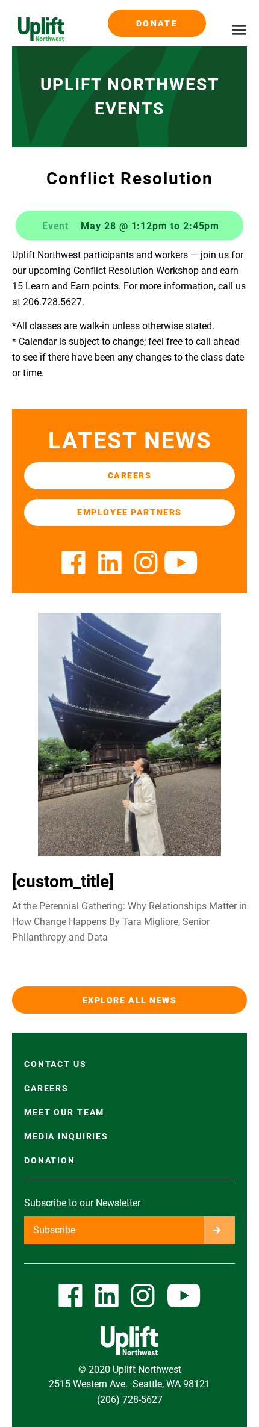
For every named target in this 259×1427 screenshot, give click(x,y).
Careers (46, 1088)
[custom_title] (63, 881)
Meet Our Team (64, 1112)
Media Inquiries (66, 1136)
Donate (157, 23)
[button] (239, 29)
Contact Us (55, 1064)
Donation (49, 1160)
